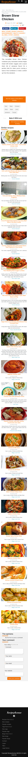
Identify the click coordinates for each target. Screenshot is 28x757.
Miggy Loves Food (16, 379)
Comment (8, 647)
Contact (4, 741)
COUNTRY (20, 31)
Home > (3, 10)
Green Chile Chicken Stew (14, 346)
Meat (11, 109)
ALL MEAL (5, 35)
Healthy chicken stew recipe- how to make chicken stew (14, 145)
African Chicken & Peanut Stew (14, 580)
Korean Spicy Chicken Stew (14, 536)
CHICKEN (21, 33)
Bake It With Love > (10, 10)
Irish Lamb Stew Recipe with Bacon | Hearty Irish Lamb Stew (14, 171)
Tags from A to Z (7, 726)
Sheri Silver (15, 404)
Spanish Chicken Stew (14, 558)
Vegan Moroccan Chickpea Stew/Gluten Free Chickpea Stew (14, 322)
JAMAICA (16, 35)
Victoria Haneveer (16, 178)
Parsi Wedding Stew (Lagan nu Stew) (14, 270)
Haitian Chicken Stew (14, 514)
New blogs (5, 736)
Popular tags (5, 731)
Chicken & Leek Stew (14, 469)
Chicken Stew (14, 624)
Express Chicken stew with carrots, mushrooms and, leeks (14, 422)
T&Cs (3, 745)
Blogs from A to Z (7, 734)
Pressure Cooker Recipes (15, 430)
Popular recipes (6, 724)
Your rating (7, 644)
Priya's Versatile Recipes (15, 329)
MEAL (3, 31)
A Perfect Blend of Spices (15, 154)
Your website (8, 670)
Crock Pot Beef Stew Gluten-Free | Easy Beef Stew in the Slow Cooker (14, 221)
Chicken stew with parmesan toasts (14, 396)
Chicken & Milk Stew (14, 447)
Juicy (16, 109)
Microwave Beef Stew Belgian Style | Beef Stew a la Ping (14, 296)
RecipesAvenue (8, 1)
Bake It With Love (16, 357)
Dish (6, 106)
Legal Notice (5, 748)
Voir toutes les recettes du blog (17, 122)
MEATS (16, 33)
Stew (6, 109)
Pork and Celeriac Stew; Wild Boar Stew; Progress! (14, 196)
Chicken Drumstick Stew (14, 602)
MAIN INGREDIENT (7, 33)
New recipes (5, 722)
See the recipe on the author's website (14, 99)
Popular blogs (6, 738)
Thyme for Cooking (16, 203)
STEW (10, 35)
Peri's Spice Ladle (16, 278)
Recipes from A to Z (8, 719)
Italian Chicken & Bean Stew (14, 492)
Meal (11, 106)
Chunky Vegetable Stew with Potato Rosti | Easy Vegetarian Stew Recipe (14, 246)
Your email (9, 663)
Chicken (17, 106)
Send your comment (14, 678)
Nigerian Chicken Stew (14, 374)
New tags (5, 729)
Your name (9, 656)
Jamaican (7, 112)
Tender (14, 112)
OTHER (8, 31)
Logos (4, 743)
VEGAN (13, 31)
